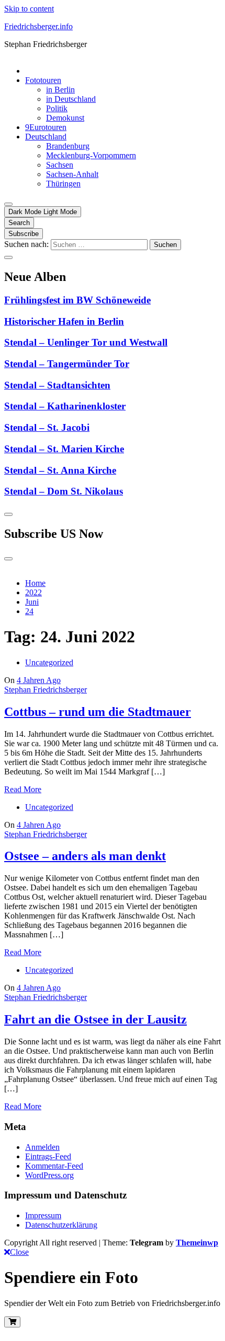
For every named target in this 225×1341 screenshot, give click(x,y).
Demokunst (65, 117)
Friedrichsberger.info (38, 26)
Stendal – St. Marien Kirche (64, 448)
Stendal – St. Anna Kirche (60, 470)
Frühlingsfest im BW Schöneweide (77, 300)
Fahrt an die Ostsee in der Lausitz (95, 1019)
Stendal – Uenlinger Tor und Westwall (85, 342)
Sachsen (59, 164)
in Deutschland (71, 99)
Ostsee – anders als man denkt (85, 856)
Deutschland (45, 136)
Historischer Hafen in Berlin (64, 321)
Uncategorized (49, 662)
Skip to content (29, 8)
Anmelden (42, 1147)
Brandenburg (67, 146)
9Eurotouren (45, 127)
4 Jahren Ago (39, 680)
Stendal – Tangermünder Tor (66, 363)
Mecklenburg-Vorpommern (91, 155)
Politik (57, 108)
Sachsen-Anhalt (72, 174)
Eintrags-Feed (48, 1156)
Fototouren (43, 80)
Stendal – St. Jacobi (46, 427)
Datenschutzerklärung (61, 1224)
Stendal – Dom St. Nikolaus (63, 491)
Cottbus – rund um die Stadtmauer (97, 712)
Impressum (43, 1215)
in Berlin (60, 89)
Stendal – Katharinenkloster (65, 406)
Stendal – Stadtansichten (57, 385)
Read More (22, 789)
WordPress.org (49, 1175)
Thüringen (63, 183)
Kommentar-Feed (54, 1165)
